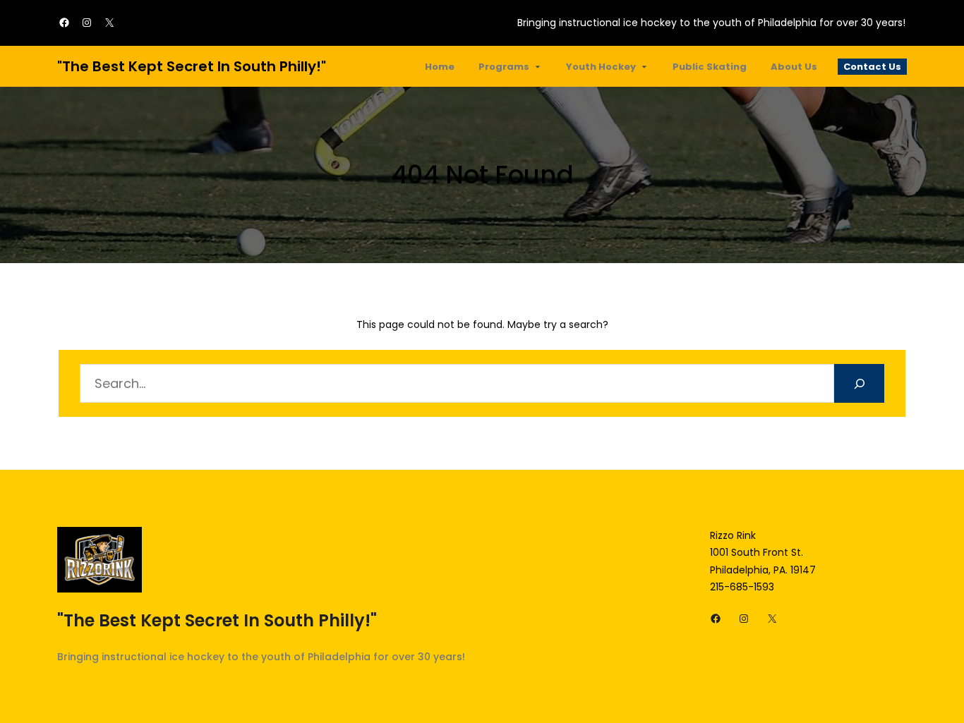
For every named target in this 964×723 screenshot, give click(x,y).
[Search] (859, 383)
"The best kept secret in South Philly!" (191, 66)
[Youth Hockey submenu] (644, 66)
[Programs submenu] (538, 66)
